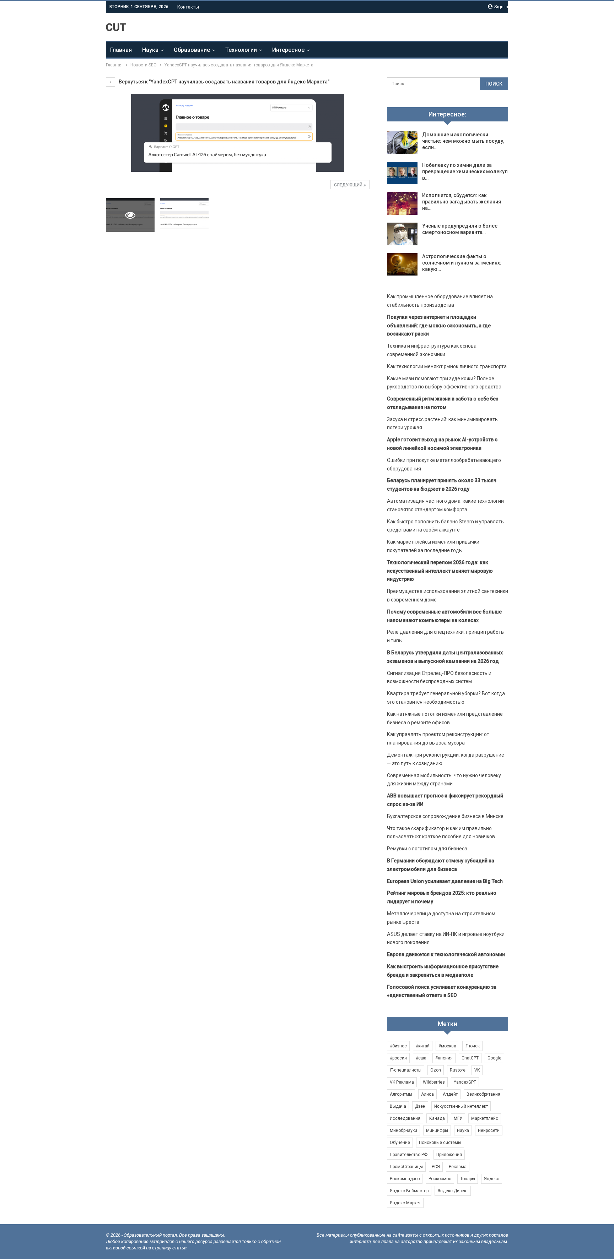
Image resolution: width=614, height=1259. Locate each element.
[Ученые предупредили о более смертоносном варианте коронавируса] (402, 234)
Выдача (398, 1106)
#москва (447, 1045)
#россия (398, 1058)
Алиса (427, 1094)
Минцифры (437, 1130)
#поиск (472, 1045)
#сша (421, 1058)
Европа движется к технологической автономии (446, 954)
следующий (348, 184)
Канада (437, 1118)
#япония (444, 1058)
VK (477, 1070)
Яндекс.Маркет (405, 1202)
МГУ (458, 1118)
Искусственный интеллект (461, 1106)
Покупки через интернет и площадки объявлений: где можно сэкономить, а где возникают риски (439, 325)
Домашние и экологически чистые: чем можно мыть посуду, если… (463, 141)
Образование (192, 50)
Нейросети (489, 1130)
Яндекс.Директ (452, 1190)
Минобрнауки (403, 1130)
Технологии (241, 50)
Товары (467, 1178)
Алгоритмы (401, 1094)
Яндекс (491, 1178)
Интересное (288, 50)
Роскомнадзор (405, 1178)
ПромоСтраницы (406, 1166)
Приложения (449, 1154)
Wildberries (434, 1082)
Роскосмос (440, 1178)
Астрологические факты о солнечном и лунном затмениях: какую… (461, 263)
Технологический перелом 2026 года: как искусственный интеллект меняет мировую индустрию (440, 571)
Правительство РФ (408, 1154)
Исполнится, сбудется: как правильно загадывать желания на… (461, 201)
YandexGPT (465, 1082)
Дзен (420, 1106)
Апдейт (450, 1094)
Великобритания (483, 1094)
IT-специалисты (405, 1070)
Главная (121, 50)
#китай (423, 1045)
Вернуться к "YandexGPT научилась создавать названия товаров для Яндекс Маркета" (223, 82)
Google (494, 1058)
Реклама (458, 1166)
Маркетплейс (484, 1118)
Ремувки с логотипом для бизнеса (427, 848)
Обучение (400, 1142)
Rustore (457, 1070)
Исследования (405, 1118)
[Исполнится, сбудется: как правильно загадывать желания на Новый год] (402, 203)
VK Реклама (402, 1082)
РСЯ (436, 1166)
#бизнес (398, 1045)
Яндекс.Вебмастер (409, 1190)
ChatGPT (470, 1058)
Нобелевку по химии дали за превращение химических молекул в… (465, 171)
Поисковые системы (440, 1142)
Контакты (188, 7)
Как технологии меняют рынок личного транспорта (447, 366)
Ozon (435, 1070)
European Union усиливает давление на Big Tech (445, 881)
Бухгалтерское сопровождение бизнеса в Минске (445, 816)
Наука (150, 50)
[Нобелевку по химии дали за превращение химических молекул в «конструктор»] (402, 173)
